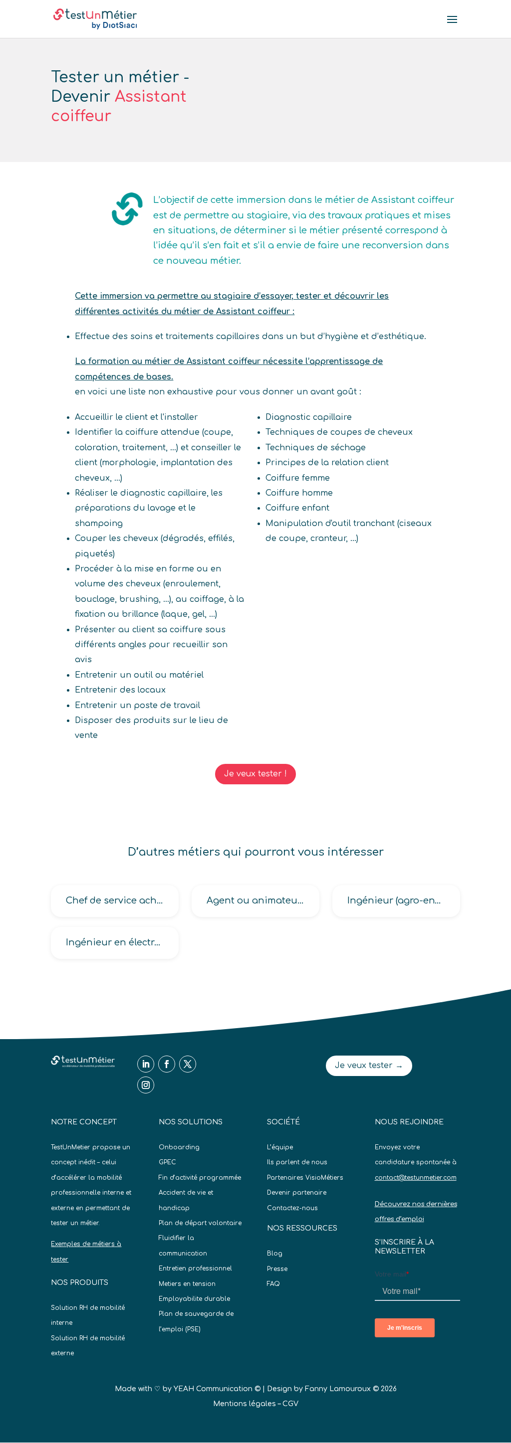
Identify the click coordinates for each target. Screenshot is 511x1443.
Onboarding (179, 1147)
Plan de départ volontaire (200, 1223)
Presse (277, 1268)
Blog (274, 1253)
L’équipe (280, 1147)
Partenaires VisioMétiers (305, 1177)
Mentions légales (244, 1404)
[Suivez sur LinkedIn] (145, 1064)
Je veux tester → (369, 1065)
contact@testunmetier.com (416, 1177)
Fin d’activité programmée (200, 1177)
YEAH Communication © (217, 1389)
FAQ (273, 1283)
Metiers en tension (187, 1283)
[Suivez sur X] (187, 1064)
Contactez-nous (292, 1208)
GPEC (167, 1162)
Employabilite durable (194, 1298)
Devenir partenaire (296, 1192)
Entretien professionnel (195, 1268)
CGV (290, 1404)
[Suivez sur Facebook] (166, 1064)
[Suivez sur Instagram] (145, 1085)
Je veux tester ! (255, 773)
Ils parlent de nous (297, 1162)
